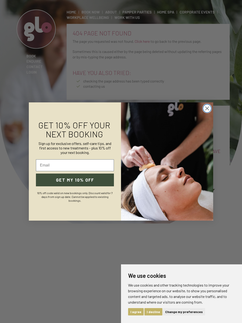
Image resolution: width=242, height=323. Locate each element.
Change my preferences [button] (184, 312)
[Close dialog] (207, 108)
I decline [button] (153, 312)
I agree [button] (135, 312)
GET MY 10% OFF (75, 180)
